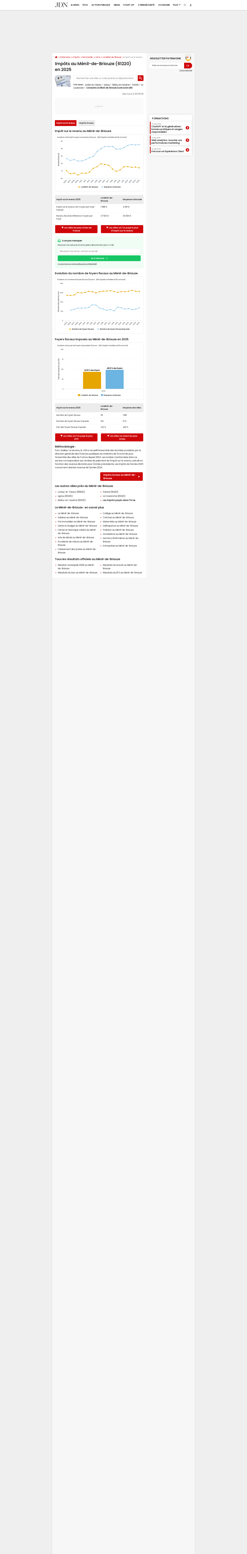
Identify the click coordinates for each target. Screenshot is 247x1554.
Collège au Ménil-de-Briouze (118, 513)
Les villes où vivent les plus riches (123, 437)
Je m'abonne (97, 258)
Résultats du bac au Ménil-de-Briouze (77, 572)
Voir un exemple (185, 70)
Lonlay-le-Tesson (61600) (71, 492)
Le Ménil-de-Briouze (112, 57)
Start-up (128, 5)
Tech (85, 5)
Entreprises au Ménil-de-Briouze (120, 546)
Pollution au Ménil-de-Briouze (118, 530)
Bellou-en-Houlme (121, 85)
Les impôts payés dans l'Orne (119, 500)
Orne (97, 57)
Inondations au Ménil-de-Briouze (120, 534)
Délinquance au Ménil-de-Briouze (120, 526)
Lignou (107, 85)
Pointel (135, 85)
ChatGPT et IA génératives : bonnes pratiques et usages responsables (167, 128)
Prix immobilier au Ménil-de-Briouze (76, 521)
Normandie (87, 57)
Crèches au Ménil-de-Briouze (118, 517)
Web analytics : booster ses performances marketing (166, 140)
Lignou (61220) (65, 496)
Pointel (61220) (110, 492)
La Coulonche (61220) (114, 496)
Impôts (76, 57)
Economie (164, 5)
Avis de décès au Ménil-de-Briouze (76, 537)
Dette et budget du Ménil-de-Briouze (77, 526)
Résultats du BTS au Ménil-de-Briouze (122, 572)
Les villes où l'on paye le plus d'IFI (78, 437)
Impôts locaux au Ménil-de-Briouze (119, 476)
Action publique (100, 5)
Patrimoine (65, 57)
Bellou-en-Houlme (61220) (72, 500)
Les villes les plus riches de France (78, 229)
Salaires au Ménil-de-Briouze (73, 517)
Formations (160, 118)
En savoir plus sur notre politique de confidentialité (77, 264)
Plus (176, 5)
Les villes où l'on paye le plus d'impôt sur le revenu (123, 229)
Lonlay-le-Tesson (93, 85)
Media (117, 5)
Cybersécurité (146, 5)
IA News (75, 5)
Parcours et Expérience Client (167, 150)
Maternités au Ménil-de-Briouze (119, 521)
